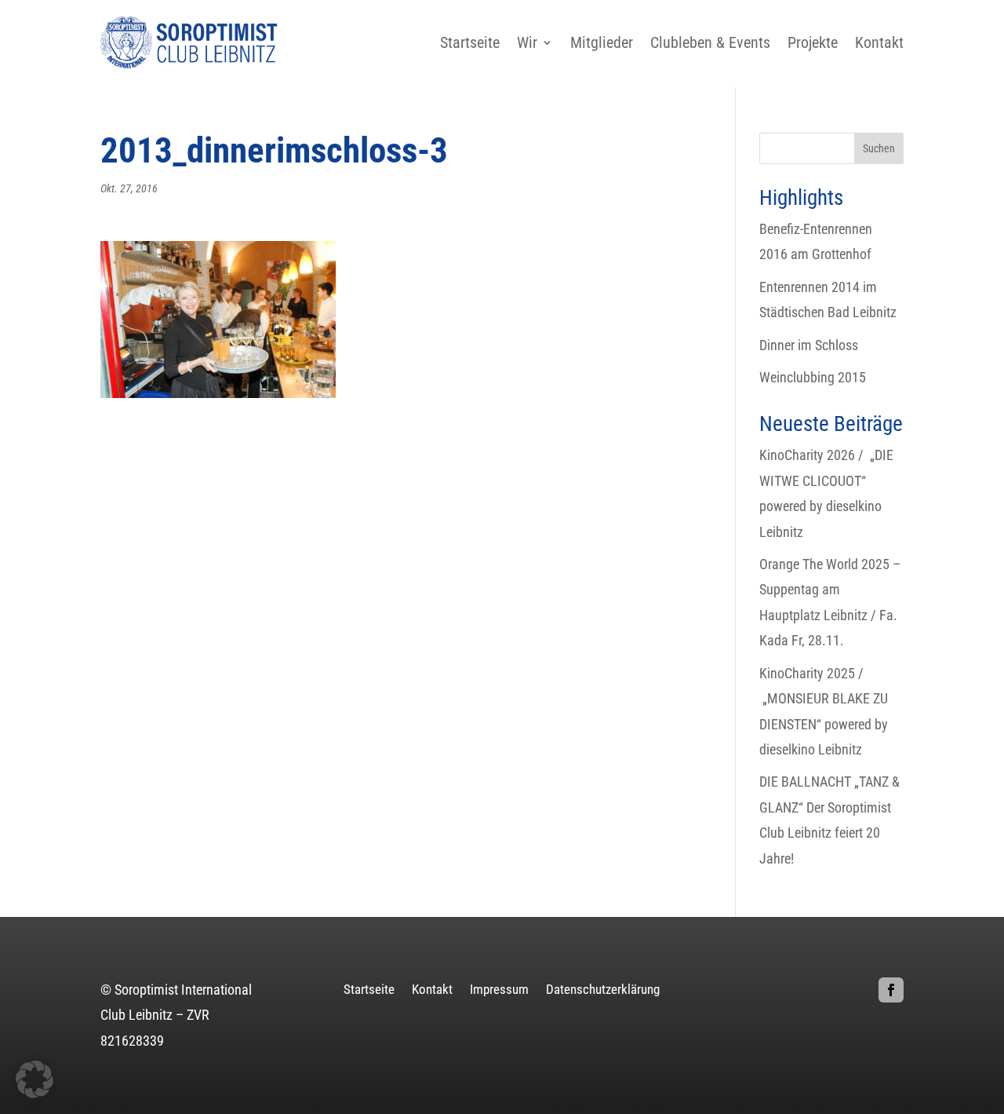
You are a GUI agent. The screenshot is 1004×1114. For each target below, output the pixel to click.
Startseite (470, 42)
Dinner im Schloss (808, 345)
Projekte (813, 42)
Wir (527, 42)
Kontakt (879, 42)
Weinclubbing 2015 (812, 377)
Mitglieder (601, 42)
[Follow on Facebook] (891, 990)
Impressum (499, 990)
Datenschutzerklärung (603, 990)
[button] (34, 1079)
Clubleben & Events (710, 42)
